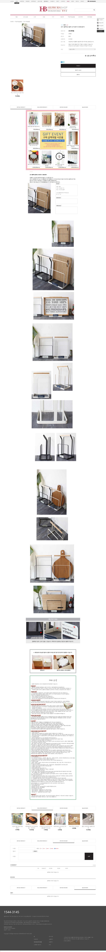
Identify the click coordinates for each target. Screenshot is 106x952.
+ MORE (94, 865)
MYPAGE (33, 1)
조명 (44, 17)
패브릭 (62, 17)
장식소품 (25, 17)
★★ (44, 848)
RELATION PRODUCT (42, 107)
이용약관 (36, 939)
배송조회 (101, 22)
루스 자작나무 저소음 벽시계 (17, 93)
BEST (57, 1)
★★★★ (52, 848)
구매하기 (78, 65)
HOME (12, 21)
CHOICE (63, 1)
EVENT (82, 1)
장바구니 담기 (78, 70)
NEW (72, 1)
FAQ (50, 944)
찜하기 (78, 74)
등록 (89, 856)
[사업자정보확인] (19, 922)
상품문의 (51, 939)
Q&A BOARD (85, 107)
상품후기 (51, 942)
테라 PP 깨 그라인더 (74, 826)
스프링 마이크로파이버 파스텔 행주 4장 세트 (45, 827)
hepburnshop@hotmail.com (45, 924)
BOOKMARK (92, 1)
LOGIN (12, 1)
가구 (53, 17)
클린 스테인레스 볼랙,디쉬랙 (88, 827)
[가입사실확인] (67, 940)
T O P (100, 31)
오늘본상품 (100, 29)
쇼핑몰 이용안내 (37, 944)
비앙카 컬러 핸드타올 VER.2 (17, 827)
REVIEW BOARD (63, 107)
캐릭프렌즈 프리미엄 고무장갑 (60, 827)
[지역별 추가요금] (87, 46)
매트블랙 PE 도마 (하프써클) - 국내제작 (31, 827)
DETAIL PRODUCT (21, 107)
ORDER (27, 1)
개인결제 (101, 25)
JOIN (17, 1)
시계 (35, 17)
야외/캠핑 (89, 17)
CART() (22, 1)
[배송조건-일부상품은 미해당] (76, 46)
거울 (16, 17)
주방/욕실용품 (71, 17)
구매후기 (101, 20)
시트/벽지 (80, 17)
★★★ (48, 848)
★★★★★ (56, 848)
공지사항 (40, 1)
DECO (77, 1)
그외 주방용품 (26, 21)
